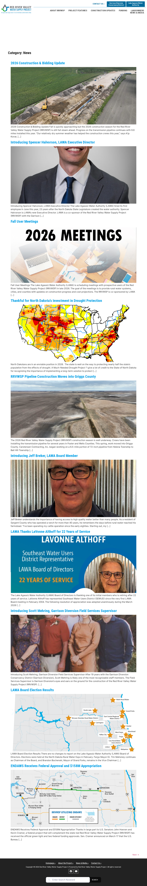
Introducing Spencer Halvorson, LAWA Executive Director (53, 142)
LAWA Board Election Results (32, 690)
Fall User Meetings (24, 221)
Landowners (137, 10)
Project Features (77, 10)
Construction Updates (103, 10)
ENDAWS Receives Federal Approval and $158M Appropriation (56, 766)
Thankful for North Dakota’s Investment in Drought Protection (56, 300)
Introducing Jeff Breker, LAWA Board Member (44, 456)
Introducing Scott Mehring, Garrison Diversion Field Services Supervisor (64, 611)
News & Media (137, 13)
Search (95, 880)
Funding (123, 10)
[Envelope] (76, 871)
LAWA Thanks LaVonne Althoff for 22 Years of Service (50, 531)
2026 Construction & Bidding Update (38, 63)
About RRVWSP (57, 10)
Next (136, 855)
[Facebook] (71, 871)
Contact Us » (98, 4)
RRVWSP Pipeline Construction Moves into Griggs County (53, 376)
